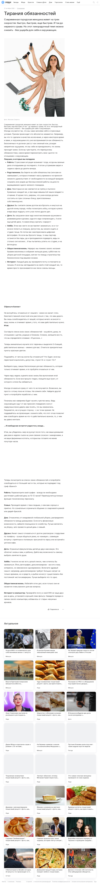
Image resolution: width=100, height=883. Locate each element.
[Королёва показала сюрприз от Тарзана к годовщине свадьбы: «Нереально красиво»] (81, 832)
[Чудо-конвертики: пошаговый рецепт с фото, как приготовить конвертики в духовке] (50, 675)
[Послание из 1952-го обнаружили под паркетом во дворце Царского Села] (81, 675)
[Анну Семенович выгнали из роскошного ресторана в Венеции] (18, 706)
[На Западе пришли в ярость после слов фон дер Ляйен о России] (81, 643)
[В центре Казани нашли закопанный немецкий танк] (50, 643)
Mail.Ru (4, 881)
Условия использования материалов (82, 881)
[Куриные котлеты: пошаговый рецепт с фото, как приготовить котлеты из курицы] (81, 800)
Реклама (18, 881)
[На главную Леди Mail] (7, 2)
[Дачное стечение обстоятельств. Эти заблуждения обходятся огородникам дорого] (81, 863)
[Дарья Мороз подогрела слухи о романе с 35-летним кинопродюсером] (18, 738)
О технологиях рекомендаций (42, 881)
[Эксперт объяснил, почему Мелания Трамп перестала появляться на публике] (50, 769)
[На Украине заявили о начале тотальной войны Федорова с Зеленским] (50, 738)
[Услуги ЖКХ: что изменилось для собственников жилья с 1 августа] (18, 643)
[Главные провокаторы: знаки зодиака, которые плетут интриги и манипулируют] (50, 832)
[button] (34, 77)
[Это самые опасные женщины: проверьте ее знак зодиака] (81, 769)
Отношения (21, 8)
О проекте (29, 881)
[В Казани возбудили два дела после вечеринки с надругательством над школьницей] (81, 706)
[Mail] (3, 2)
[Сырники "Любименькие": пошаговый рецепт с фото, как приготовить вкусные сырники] (18, 832)
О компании (11, 881)
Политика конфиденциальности (61, 881)
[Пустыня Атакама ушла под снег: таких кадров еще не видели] (81, 738)
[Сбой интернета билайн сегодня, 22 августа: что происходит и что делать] (18, 863)
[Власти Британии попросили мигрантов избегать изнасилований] (18, 675)
